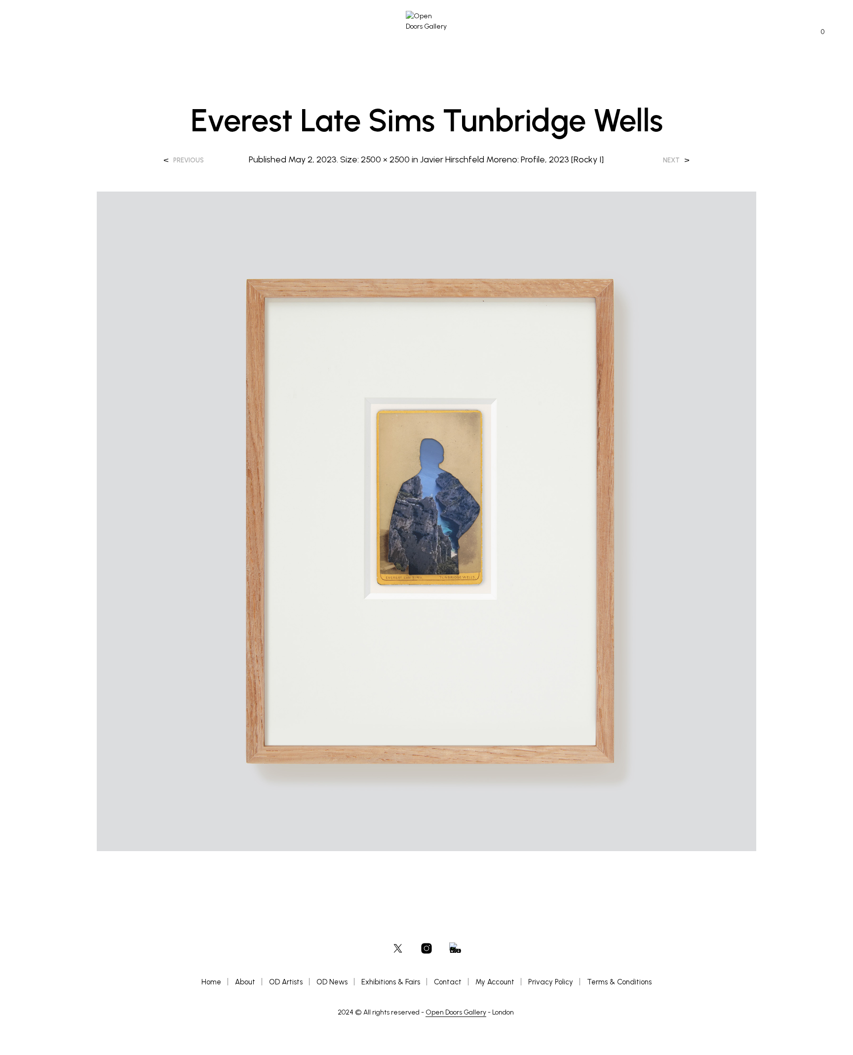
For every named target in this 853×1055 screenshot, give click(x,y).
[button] (817, 32)
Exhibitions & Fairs (390, 981)
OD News (332, 981)
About (245, 981)
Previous (188, 160)
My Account (494, 981)
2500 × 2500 (385, 159)
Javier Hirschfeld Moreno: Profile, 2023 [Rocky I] (512, 159)
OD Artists (286, 981)
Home (211, 981)
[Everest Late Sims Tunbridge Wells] (427, 520)
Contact (448, 981)
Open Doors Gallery (456, 1012)
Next (671, 160)
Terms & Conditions (619, 981)
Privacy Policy (550, 981)
